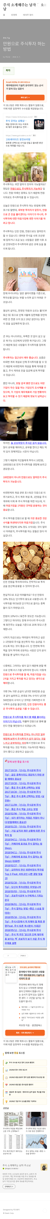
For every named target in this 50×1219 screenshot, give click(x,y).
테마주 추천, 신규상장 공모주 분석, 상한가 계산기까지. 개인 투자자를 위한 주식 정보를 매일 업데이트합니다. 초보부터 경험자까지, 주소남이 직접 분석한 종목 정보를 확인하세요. (20, 1178)
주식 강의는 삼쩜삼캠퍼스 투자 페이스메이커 (17, 120)
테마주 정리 (28, 14)
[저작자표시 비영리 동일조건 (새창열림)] (31, 956)
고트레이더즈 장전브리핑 (18, 139)
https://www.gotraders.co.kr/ (19, 135)
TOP (45, 1211)
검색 (39, 5)
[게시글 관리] (14, 956)
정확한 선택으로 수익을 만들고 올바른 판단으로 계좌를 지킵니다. (24, 144)
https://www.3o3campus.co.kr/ (19, 117)
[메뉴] (45, 5)
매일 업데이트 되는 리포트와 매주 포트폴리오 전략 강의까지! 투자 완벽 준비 (17, 125)
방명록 (14, 14)
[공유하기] (11, 956)
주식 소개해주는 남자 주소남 (23, 5)
